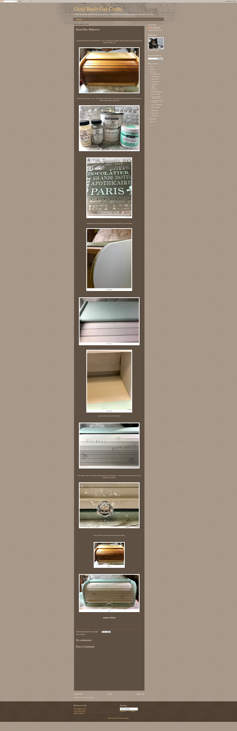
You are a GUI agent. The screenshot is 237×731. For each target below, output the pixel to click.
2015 (151, 121)
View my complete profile (155, 30)
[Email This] (103, 632)
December (154, 74)
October (153, 79)
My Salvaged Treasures (80, 708)
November (154, 76)
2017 (151, 72)
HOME (79, 19)
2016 (151, 119)
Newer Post (78, 694)
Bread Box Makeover (156, 91)
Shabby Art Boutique (79, 713)
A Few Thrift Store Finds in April (156, 97)
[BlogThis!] (104, 632)
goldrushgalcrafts (155, 27)
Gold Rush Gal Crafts (98, 8)
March (153, 110)
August (153, 84)
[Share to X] (106, 632)
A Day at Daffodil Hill (156, 104)
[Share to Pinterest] (110, 632)
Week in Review (155, 94)
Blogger (127, 718)
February (154, 113)
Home (109, 694)
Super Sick (154, 89)
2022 (151, 67)
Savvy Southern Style (79, 711)
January (153, 115)
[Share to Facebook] (108, 632)
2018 (151, 69)
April (152, 87)
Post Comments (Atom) (88, 697)
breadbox (82, 634)
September (154, 82)
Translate (132, 711)
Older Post (140, 694)
